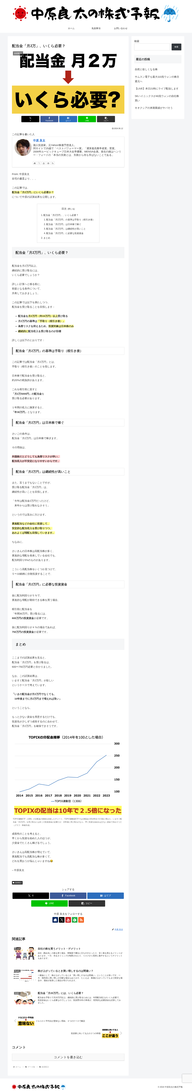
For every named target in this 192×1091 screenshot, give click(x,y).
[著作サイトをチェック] (35, 163)
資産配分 (18, 883)
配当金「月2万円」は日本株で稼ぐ (63, 224)
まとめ (46, 238)
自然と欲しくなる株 (146, 69)
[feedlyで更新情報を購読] (48, 163)
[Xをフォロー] (39, 163)
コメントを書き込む (68, 1057)
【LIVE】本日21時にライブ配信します (157, 88)
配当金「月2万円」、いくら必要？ (60, 215)
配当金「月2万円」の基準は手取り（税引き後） (70, 219)
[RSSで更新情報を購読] (53, 163)
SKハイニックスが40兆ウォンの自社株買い (157, 98)
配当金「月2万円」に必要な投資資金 (64, 233)
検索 (136, 41)
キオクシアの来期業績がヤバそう (154, 107)
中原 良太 (39, 140)
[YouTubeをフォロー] (44, 163)
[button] (106, 119)
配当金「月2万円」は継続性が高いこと (66, 228)
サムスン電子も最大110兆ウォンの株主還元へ (157, 79)
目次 (64, 208)
